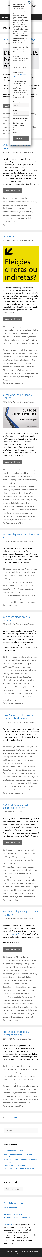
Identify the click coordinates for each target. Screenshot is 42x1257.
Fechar (29, 2)
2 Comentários (12, 225)
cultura (17, 746)
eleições (32, 201)
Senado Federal (9, 1099)
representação (9, 218)
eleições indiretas (17, 363)
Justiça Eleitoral (28, 997)
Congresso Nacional (18, 489)
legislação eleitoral (20, 873)
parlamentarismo (21, 506)
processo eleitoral (19, 883)
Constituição (16, 353)
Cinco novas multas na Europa (16, 1165)
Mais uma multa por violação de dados (19, 1168)
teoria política (9, 347)
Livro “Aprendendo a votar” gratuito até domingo (18, 716)
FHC (12, 1093)
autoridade (10, 486)
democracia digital (23, 208)
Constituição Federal (11, 592)
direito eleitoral (22, 201)
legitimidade (8, 506)
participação (8, 215)
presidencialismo (27, 513)
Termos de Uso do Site (13, 1214)
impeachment (8, 687)
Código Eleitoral (10, 870)
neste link (15, 934)
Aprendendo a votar (14, 766)
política (24, 205)
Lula (4, 1096)
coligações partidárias (24, 585)
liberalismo (30, 753)
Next (17, 1117)
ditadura (33, 357)
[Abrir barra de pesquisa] (39, 17)
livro (31, 776)
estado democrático (25, 493)
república (7, 343)
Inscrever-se (21, 138)
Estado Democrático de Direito (16, 496)
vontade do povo (10, 700)
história (32, 114)
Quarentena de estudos (13, 1150)
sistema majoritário (19, 786)
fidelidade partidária (20, 993)
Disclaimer (8, 1224)
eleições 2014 (8, 753)
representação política (27, 340)
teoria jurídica (32, 343)
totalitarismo (17, 519)
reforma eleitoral (18, 887)
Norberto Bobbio (17, 370)
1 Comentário (11, 605)
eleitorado (7, 873)
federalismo (8, 1073)
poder (32, 506)
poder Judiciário (24, 509)
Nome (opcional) (19, 102)
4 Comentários (12, 900)
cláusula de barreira (30, 1086)
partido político (28, 595)
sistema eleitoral (18, 343)
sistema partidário (10, 376)
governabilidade (25, 211)
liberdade (19, 687)
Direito (27, 569)
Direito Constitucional (26, 677)
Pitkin (5, 130)
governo (6, 503)
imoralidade (20, 753)
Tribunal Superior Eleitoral (22, 1017)
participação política (11, 205)
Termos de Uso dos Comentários (17, 1217)
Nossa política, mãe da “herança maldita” (16, 1033)
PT (24, 1096)
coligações (10, 585)
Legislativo (24, 503)
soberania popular (27, 602)
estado (14, 493)
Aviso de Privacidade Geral (14, 1203)
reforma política (25, 476)
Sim (16, 125)
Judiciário (15, 503)
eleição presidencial (11, 360)
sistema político (9, 897)
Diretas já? (9, 236)
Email (15, 110)
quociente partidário (28, 1007)
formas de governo (28, 500)
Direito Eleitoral (22, 357)
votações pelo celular (12, 221)
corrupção (31, 327)
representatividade (24, 218)
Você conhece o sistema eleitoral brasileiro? (17, 806)
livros (11, 780)
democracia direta (10, 211)
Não (22, 125)
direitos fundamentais (20, 333)
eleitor (34, 870)
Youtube (27, 519)
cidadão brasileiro (29, 974)
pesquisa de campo (19, 880)
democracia (8, 127)
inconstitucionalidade (12, 595)
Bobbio (9, 350)
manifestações (18, 690)
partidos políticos (10, 599)
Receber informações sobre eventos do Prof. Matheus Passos (21, 120)
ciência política (20, 327)
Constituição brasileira (23, 589)
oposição (7, 337)
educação (33, 470)
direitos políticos (22, 773)
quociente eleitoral (11, 1007)
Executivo (16, 500)
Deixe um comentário (14, 383)
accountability (11, 867)
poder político (24, 693)
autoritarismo (21, 486)
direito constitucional (22, 330)
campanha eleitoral (20, 350)
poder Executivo (10, 509)
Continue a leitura (12, 190)
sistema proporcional (21, 790)
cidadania (9, 198)
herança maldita (29, 1093)
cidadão (30, 867)
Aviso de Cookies (11, 1207)
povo (33, 693)
